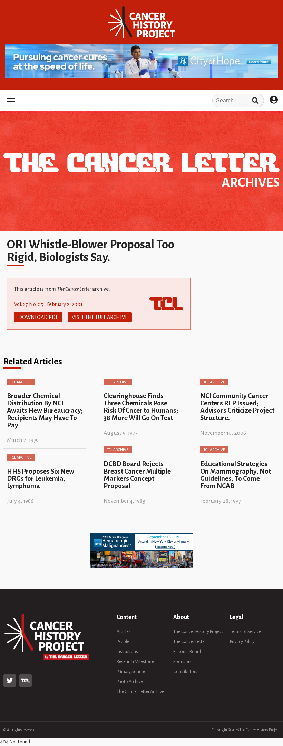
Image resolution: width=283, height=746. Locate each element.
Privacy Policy (242, 641)
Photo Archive (130, 681)
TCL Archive (21, 382)
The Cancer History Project (198, 631)
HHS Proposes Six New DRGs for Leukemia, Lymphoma (40, 479)
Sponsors (182, 661)
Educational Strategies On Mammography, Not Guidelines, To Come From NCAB (235, 474)
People (123, 641)
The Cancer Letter (189, 641)
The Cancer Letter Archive (140, 691)
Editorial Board (187, 651)
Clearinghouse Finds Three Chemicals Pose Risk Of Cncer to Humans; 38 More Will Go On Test (141, 407)
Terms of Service (245, 631)
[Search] (255, 100)
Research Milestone (135, 661)
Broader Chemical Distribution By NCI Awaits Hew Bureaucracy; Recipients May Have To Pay (45, 410)
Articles (124, 631)
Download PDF (38, 317)
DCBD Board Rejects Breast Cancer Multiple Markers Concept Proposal (137, 474)
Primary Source (131, 671)
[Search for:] (141, 100)
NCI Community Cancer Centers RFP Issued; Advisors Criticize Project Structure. (237, 407)
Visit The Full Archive (100, 317)
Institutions (127, 651)
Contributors (185, 671)
